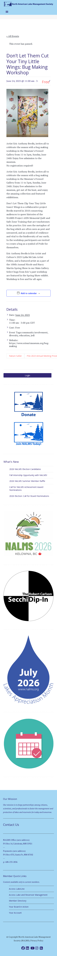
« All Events (12, 36)
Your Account (15, 912)
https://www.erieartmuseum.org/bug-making (29, 345)
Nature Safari (15, 355)
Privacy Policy (36, 940)
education (24, 335)
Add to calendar (29, 293)
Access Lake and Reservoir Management (28, 894)
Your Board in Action (18, 906)
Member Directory (17, 900)
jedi (32, 335)
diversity (13, 335)
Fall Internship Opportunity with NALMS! (28, 475)
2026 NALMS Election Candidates (25, 469)
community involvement (35, 332)
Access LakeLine (17, 888)
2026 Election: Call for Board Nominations (29, 496)
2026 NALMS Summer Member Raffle (27, 481)
